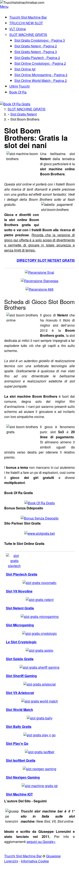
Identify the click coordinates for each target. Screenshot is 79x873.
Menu (4, 6)
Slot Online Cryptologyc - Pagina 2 (40, 63)
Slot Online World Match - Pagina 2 (40, 80)
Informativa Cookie (35, 861)
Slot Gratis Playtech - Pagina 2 (37, 57)
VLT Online (17, 28)
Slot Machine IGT (19, 794)
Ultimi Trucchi (19, 86)
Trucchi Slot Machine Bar (28, 17)
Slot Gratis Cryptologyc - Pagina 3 (39, 40)
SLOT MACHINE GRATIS (28, 34)
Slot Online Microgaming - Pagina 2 (40, 74)
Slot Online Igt (24, 69)
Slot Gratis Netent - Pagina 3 (35, 51)
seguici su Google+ (41, 841)
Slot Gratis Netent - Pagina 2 (35, 46)
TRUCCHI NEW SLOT (26, 23)
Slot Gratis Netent (23, 114)
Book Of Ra (18, 92)
